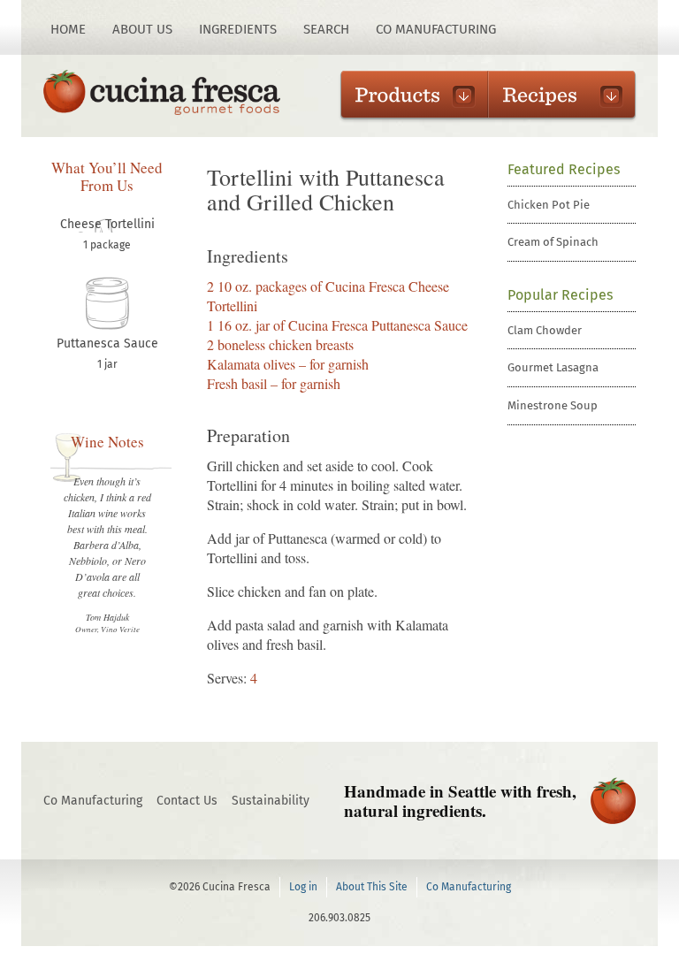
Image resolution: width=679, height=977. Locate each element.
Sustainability (270, 800)
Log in (303, 887)
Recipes (553, 95)
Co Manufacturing (436, 29)
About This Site (372, 887)
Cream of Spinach (553, 241)
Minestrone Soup (552, 405)
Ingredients (238, 29)
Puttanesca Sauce (107, 343)
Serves (225, 677)
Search (326, 29)
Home (68, 29)
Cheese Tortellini (107, 224)
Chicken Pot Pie (548, 204)
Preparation (248, 435)
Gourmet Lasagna (553, 367)
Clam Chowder (544, 330)
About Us (142, 29)
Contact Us (186, 800)
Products (405, 95)
